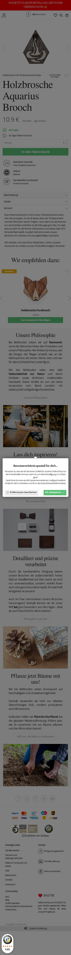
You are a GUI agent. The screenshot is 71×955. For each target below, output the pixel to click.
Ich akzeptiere (53, 492)
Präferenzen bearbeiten (23, 492)
